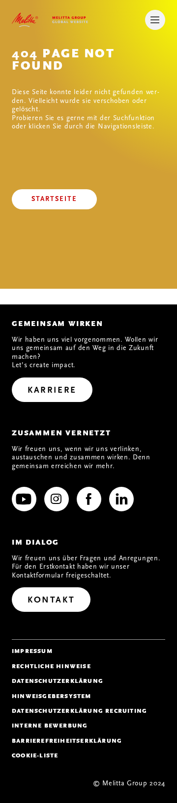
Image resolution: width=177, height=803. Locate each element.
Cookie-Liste (35, 755)
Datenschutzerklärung (57, 681)
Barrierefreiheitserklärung (67, 740)
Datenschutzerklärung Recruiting (79, 710)
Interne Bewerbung (50, 725)
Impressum (32, 651)
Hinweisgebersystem (51, 696)
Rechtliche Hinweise (51, 666)
